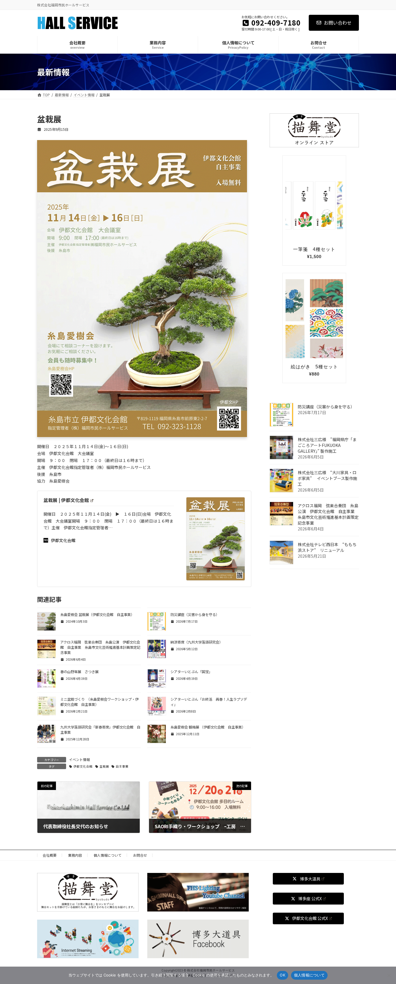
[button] (308, 879)
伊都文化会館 (63, 540)
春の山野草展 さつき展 (79, 671)
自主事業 (122, 766)
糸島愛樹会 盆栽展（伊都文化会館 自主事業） (97, 614)
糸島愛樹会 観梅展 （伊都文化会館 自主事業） (207, 727)
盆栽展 (104, 766)
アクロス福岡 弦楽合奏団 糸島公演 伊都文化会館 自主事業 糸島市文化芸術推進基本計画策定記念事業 (100, 647)
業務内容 (75, 855)
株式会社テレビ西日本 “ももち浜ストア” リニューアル (327, 547)
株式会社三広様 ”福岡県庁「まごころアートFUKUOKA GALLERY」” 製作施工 (327, 445)
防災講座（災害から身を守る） (194, 614)
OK (282, 975)
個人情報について (107, 855)
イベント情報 (79, 759)
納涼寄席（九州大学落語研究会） (196, 642)
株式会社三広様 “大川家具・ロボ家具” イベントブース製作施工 (327, 478)
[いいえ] (389, 975)
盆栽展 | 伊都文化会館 (66, 500)
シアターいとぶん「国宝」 (191, 671)
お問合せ (140, 855)
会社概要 (50, 855)
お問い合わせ (338, 22)
